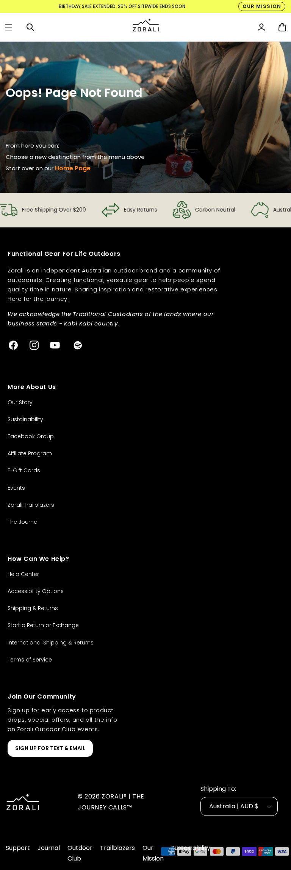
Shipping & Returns (33, 608)
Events (16, 488)
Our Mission (261, 6)
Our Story (20, 402)
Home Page (73, 168)
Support (18, 848)
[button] (8, 27)
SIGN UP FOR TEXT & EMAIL (50, 748)
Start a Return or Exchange (43, 625)
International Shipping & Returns (51, 642)
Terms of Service (30, 659)
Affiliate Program (30, 453)
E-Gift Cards (24, 470)
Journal (49, 848)
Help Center (23, 574)
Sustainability (25, 419)
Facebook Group (31, 436)
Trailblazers (117, 848)
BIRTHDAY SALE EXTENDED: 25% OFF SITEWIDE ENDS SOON (122, 6)
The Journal (23, 522)
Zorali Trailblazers (31, 505)
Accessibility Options (36, 591)
